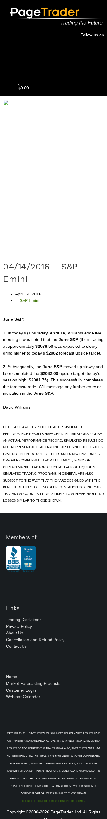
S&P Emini (29, 300)
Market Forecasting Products (33, 683)
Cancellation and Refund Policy (35, 640)
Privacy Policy (19, 626)
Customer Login (21, 690)
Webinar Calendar (23, 697)
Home (11, 677)
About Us (14, 633)
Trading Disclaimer (23, 620)
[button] (53, 67)
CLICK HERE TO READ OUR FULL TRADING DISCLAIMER (53, 801)
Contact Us (16, 646)
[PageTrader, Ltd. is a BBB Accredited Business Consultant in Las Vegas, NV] (21, 569)
